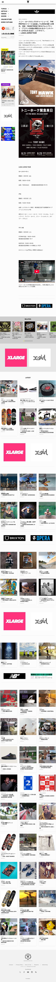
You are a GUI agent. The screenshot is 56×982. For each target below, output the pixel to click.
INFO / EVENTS (23, 19)
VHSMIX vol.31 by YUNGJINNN (10, 38)
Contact (11, 964)
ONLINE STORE (6, 19)
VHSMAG (2, 38)
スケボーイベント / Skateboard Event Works (28, 966)
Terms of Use (28, 964)
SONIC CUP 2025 (6, 22)
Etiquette (36, 964)
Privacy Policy (19, 964)
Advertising (45, 964)
